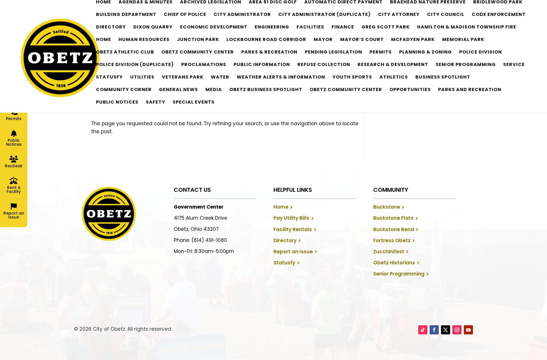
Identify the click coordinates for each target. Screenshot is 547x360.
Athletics (393, 77)
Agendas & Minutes (146, 2)
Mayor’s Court (362, 40)
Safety (155, 102)
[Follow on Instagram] (457, 329)
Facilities (310, 27)
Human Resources (144, 40)
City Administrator (242, 15)
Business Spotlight (442, 77)
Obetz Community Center (198, 52)
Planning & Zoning (425, 52)
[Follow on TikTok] (422, 329)
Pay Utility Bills (291, 218)
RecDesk (14, 166)
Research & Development (393, 65)
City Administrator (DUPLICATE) (324, 15)
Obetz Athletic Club (125, 52)
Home (103, 2)
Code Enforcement (499, 15)
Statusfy (109, 77)
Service (514, 65)
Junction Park (198, 40)
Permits (381, 52)
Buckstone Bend (393, 229)
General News (178, 90)
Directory (111, 27)
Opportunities (410, 90)
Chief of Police (185, 15)
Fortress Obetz (392, 240)
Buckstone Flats (393, 218)
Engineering (272, 27)
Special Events (194, 102)
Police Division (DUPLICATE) (135, 65)
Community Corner (124, 90)
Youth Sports (352, 77)
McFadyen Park (413, 40)
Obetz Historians (394, 262)
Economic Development (213, 27)
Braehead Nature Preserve (428, 2)
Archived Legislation (210, 2)
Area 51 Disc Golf (273, 2)
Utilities (142, 77)
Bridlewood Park (497, 2)
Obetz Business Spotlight (265, 90)
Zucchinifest (388, 251)
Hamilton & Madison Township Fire (466, 27)
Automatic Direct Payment (343, 2)
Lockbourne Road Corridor (266, 40)
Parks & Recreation (269, 52)
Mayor (323, 40)
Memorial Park (463, 40)
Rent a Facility (14, 189)
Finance (343, 27)
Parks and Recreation (469, 90)
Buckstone (386, 206)
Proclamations (203, 65)
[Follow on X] (445, 329)
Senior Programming (466, 65)
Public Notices (117, 102)
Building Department (126, 15)
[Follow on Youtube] (468, 329)
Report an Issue (293, 251)
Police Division (480, 52)
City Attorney (399, 15)
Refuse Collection (323, 65)
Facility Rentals (293, 229)
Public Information (262, 65)
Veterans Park (182, 77)
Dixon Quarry (153, 27)
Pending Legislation (333, 52)
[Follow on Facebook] (434, 329)
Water (220, 77)
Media (213, 90)
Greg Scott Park (386, 27)
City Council (445, 15)
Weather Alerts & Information (281, 77)
